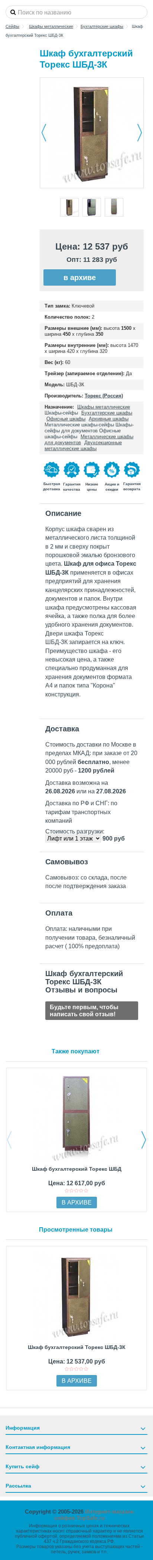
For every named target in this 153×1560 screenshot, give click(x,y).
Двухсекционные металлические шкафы (83, 445)
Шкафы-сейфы (61, 413)
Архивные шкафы (108, 419)
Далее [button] (139, 133)
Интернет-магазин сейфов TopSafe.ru (94, 1514)
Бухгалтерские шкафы (106, 413)
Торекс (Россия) (104, 396)
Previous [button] (9, 1140)
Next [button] (143, 1140)
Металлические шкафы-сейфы (79, 425)
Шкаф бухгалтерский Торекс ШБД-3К (77, 1347)
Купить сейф (22, 1466)
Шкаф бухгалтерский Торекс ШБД (76, 1169)
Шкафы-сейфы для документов (89, 427)
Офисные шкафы (65, 419)
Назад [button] (44, 133)
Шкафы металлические (103, 407)
